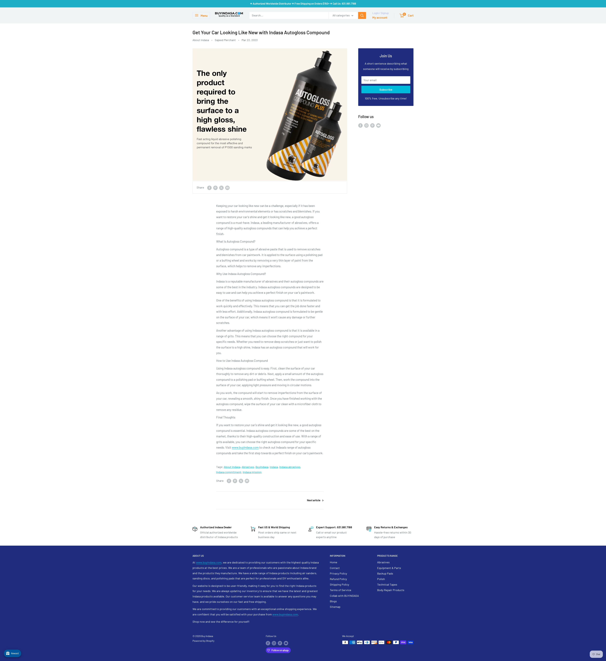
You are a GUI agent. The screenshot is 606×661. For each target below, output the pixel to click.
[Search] (362, 15)
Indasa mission (252, 472)
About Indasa (201, 40)
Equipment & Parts (389, 568)
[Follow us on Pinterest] (372, 125)
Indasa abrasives (289, 467)
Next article (313, 500)
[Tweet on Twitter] (221, 187)
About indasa (232, 467)
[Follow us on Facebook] (360, 125)
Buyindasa (261, 467)
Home (333, 562)
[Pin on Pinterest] (215, 187)
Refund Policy (338, 579)
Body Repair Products (390, 590)
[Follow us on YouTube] (378, 125)
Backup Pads (385, 573)
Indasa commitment (228, 472)
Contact (335, 568)
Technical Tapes (387, 584)
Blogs (333, 601)
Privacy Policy (338, 573)
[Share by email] (227, 187)
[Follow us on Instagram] (366, 125)
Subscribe (385, 89)
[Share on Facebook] (209, 187)
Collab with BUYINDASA (344, 595)
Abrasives (248, 467)
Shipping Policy (339, 584)
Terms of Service (340, 590)
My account (379, 17)
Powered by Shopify (203, 640)
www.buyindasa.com (245, 447)
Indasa (274, 467)
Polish (381, 579)
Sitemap (335, 606)
